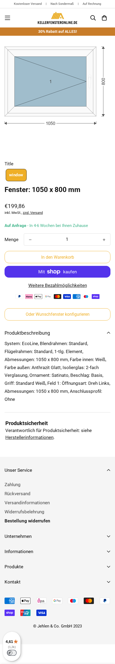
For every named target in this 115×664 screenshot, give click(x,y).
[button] (16, 175)
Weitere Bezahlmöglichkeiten (57, 285)
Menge (11, 239)
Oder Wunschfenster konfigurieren (58, 314)
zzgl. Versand (33, 213)
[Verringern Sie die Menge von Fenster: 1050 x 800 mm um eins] (30, 240)
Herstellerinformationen (29, 437)
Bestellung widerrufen (27, 520)
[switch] (12, 653)
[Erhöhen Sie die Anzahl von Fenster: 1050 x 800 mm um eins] (104, 240)
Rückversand (17, 493)
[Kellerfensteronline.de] (57, 17)
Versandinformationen (27, 502)
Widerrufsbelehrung (24, 511)
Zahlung (13, 484)
